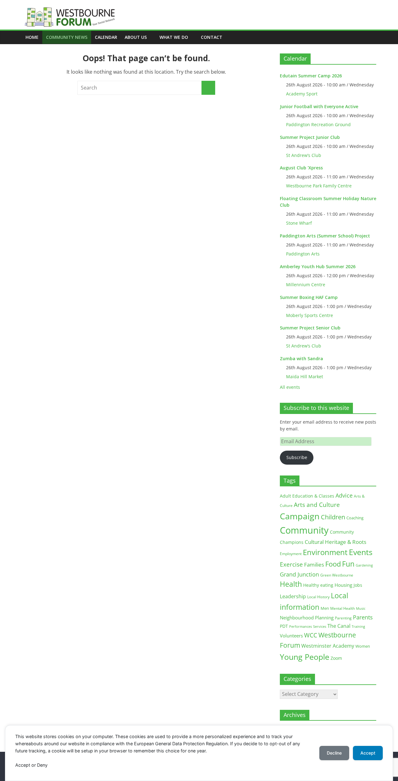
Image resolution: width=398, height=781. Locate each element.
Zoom (336, 658)
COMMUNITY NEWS (66, 37)
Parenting (343, 618)
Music (360, 608)
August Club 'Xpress (301, 168)
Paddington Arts (303, 254)
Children (333, 517)
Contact (211, 37)
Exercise (291, 564)
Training (358, 626)
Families (314, 564)
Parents (363, 617)
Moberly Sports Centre (309, 315)
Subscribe (296, 457)
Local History (318, 597)
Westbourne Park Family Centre (319, 186)
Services (319, 626)
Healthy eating (318, 585)
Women (362, 646)
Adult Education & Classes (307, 496)
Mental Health (342, 608)
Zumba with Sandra (301, 358)
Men (325, 608)
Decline (334, 753)
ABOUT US (136, 37)
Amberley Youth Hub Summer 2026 (317, 266)
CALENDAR (106, 37)
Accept (367, 753)
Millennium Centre (305, 284)
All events (290, 387)
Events (361, 552)
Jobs (358, 585)
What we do (174, 37)
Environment (325, 552)
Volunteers (291, 635)
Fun (348, 564)
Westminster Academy (327, 645)
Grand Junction (299, 574)
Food (333, 563)
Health (291, 584)
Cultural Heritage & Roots (335, 541)
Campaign (300, 516)
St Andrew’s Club (303, 155)
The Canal (338, 625)
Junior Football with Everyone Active (319, 106)
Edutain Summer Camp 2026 (311, 76)
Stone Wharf (299, 223)
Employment (291, 553)
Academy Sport (301, 94)
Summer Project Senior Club (310, 328)
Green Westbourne (336, 575)
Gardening (364, 565)
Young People (304, 656)
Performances (300, 626)
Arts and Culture (317, 505)
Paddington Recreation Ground (318, 124)
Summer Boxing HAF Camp (309, 297)
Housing (343, 585)
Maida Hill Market (304, 376)
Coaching (354, 518)
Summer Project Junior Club (310, 137)
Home (32, 37)
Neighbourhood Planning (307, 617)
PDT (284, 626)
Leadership (293, 596)
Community (304, 530)
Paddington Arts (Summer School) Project (325, 236)
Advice (344, 495)
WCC (310, 635)
